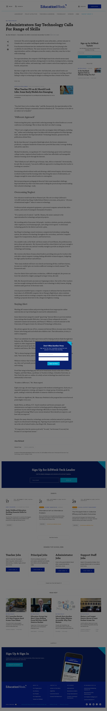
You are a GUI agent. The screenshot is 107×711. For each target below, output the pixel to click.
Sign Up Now (53, 363)
